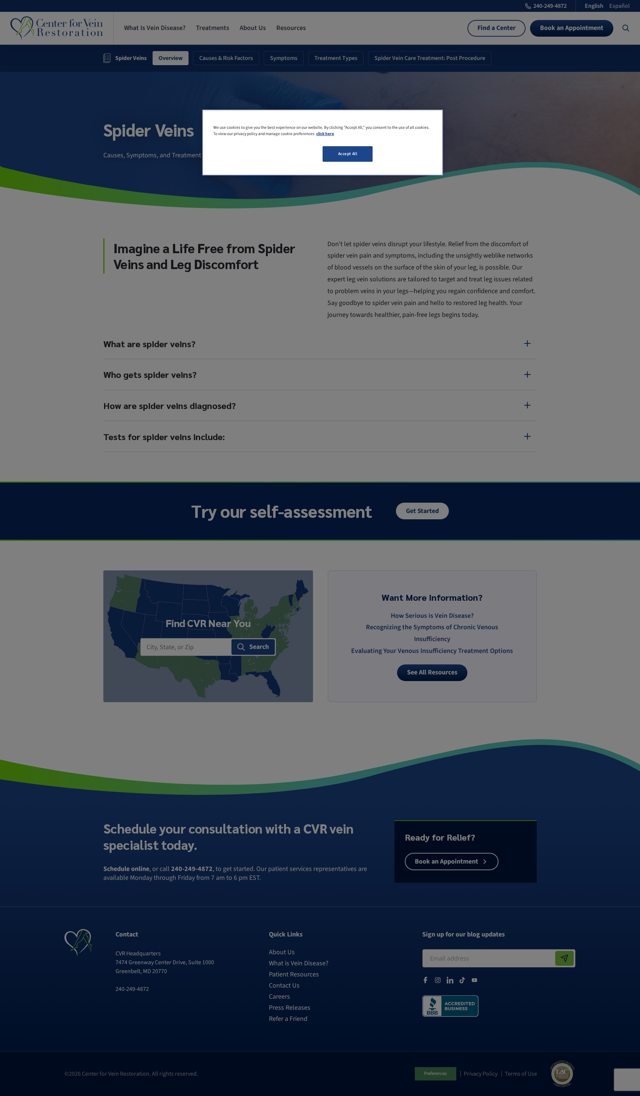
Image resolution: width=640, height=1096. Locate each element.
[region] (322, 142)
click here (325, 134)
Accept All (347, 154)
